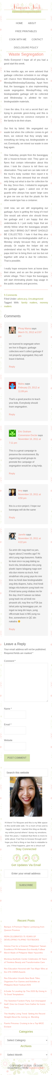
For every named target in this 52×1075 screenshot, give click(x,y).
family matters (29, 302)
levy (20, 490)
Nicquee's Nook (26, 8)
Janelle (22, 534)
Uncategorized (35, 299)
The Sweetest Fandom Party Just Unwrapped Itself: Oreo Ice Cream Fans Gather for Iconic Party (25, 1004)
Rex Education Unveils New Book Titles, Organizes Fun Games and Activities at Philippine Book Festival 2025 (22, 981)
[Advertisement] (26, 903)
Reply (12, 366)
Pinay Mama (24, 328)
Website (8, 740)
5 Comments (10, 295)
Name (8, 708)
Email (7, 724)
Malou (21, 384)
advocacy (22, 299)
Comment (9, 661)
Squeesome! (36, 1068)
